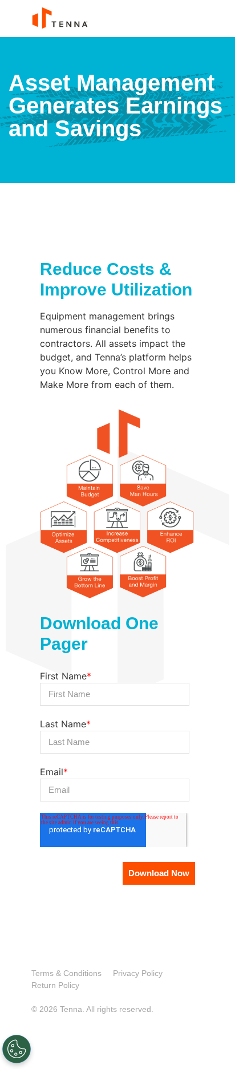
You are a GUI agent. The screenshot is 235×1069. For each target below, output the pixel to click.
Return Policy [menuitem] (55, 985)
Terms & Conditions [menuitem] (66, 973)
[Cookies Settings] (16, 1049)
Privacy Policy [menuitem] (138, 973)
